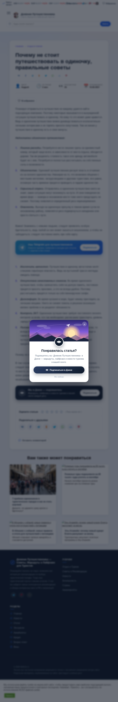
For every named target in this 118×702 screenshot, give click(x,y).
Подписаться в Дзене (61, 369)
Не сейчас (59, 376)
